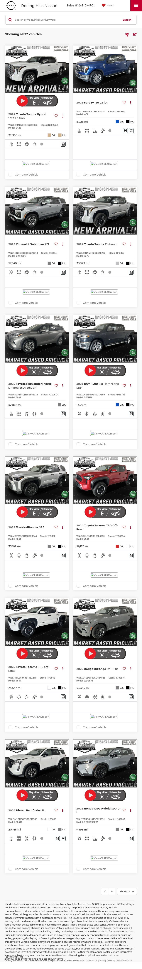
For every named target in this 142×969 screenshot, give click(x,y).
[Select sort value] (134, 34)
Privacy (102, 960)
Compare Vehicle (26, 174)
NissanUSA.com (124, 960)
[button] (65, 69)
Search (127, 19)
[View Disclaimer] (42, 144)
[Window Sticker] (131, 130)
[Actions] (62, 116)
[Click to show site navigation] (136, 5)
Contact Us (92, 960)
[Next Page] (111, 891)
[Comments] (63, 144)
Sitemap (111, 960)
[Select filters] (127, 34)
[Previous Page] (104, 891)
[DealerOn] (13, 956)
